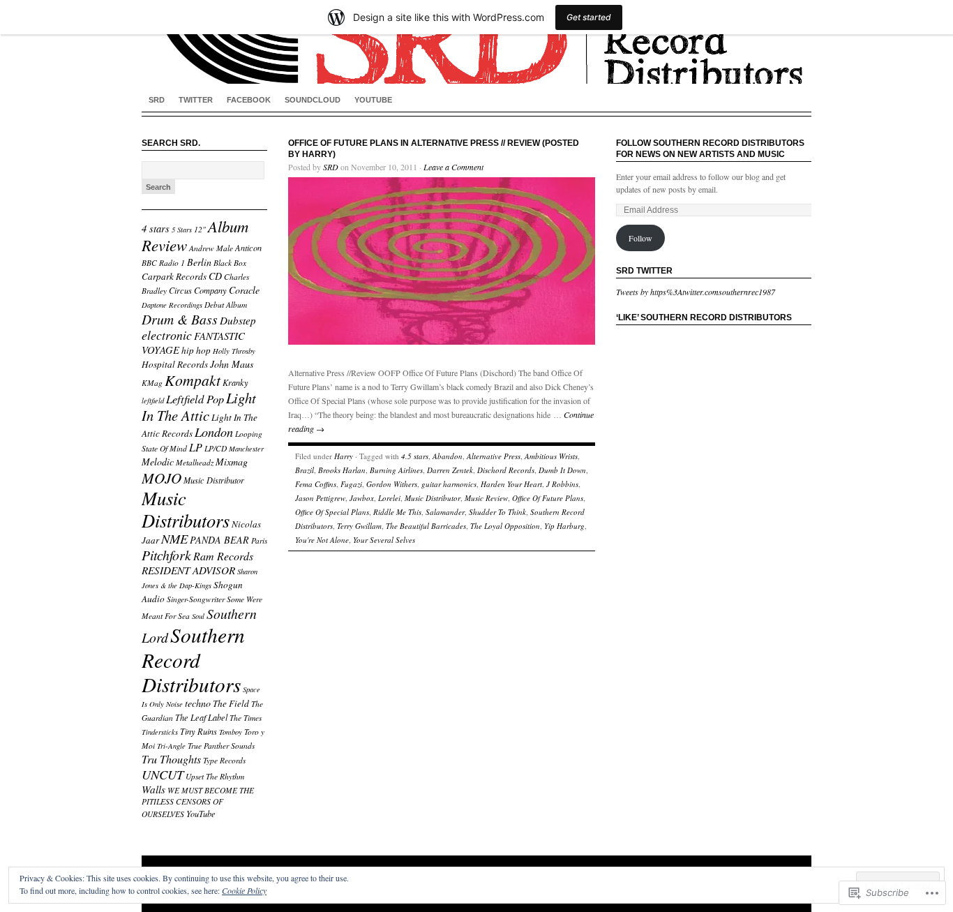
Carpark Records (174, 276)
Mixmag (232, 461)
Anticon (248, 247)
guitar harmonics (448, 484)
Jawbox (362, 498)
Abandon (448, 456)
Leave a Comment (453, 166)
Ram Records (223, 555)
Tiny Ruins (198, 731)
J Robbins (562, 484)
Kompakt (192, 380)
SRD (157, 100)
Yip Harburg (564, 526)
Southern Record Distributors (193, 659)
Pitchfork (166, 555)
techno (198, 703)
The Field (231, 703)
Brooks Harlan (342, 470)
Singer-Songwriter (196, 599)
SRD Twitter (644, 271)
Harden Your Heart (511, 484)
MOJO (161, 478)
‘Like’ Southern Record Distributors (704, 317)
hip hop (196, 350)
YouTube (373, 100)
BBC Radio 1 (163, 262)
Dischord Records (505, 470)
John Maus (231, 364)
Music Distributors (186, 509)
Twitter (196, 100)
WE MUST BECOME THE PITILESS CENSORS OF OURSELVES (198, 802)
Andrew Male (211, 248)
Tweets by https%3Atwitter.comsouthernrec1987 (695, 291)
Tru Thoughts (171, 759)
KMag (152, 382)
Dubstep (238, 320)
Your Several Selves (384, 540)
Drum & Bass (180, 319)
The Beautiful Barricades (426, 526)
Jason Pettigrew (320, 498)
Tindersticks (160, 732)
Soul (198, 616)
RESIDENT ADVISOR (188, 570)
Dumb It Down (562, 470)
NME (174, 538)
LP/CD (215, 448)
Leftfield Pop (195, 398)
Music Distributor (213, 480)
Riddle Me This (397, 512)
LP (195, 447)
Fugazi (351, 484)
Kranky (235, 382)
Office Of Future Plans (547, 498)
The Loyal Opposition (505, 526)
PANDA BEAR (219, 539)
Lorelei (389, 498)
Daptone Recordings (172, 305)
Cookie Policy (244, 890)
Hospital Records (175, 364)
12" (200, 229)
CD (215, 276)
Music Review (486, 498)
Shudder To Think (497, 512)
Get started (588, 17)
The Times (246, 717)
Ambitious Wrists (551, 456)
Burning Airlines (396, 470)
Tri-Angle (171, 746)
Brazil (304, 470)
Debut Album (225, 304)
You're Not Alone (322, 540)
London (214, 431)
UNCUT (162, 774)
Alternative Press (493, 456)
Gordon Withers (391, 484)
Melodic (158, 461)
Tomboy (230, 732)
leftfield (153, 400)
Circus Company (198, 290)
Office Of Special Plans (332, 512)
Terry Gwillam (359, 526)
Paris (259, 540)
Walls (153, 789)
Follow (640, 238)
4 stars (156, 228)
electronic (167, 335)
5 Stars (182, 229)
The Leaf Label (201, 717)
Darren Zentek (450, 470)
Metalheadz (194, 462)
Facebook (249, 100)
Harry (343, 456)
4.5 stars (414, 456)
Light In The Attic (199, 406)
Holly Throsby (234, 351)
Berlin (199, 262)
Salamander (445, 512)
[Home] (476, 42)
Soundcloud (312, 100)
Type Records (224, 760)
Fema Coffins (315, 484)
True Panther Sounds (221, 745)
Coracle (244, 290)
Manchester (246, 449)
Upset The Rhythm (215, 776)
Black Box (229, 262)
